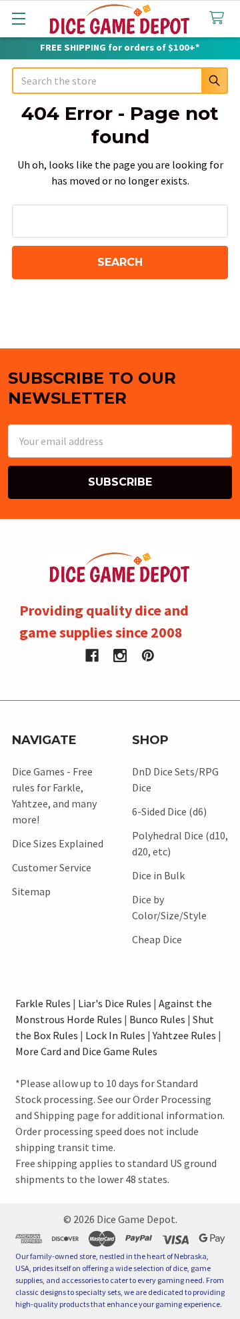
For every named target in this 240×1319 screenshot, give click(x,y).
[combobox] (120, 80)
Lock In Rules (115, 1035)
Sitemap (31, 891)
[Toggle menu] (18, 18)
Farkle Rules (43, 1003)
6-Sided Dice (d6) (169, 811)
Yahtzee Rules (184, 1035)
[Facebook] (92, 655)
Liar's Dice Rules (114, 1003)
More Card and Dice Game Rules (86, 1051)
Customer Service (51, 867)
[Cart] (219, 18)
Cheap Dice (157, 939)
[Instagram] (120, 655)
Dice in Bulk (158, 875)
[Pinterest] (148, 655)
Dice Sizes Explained (57, 843)
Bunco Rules (157, 1019)
